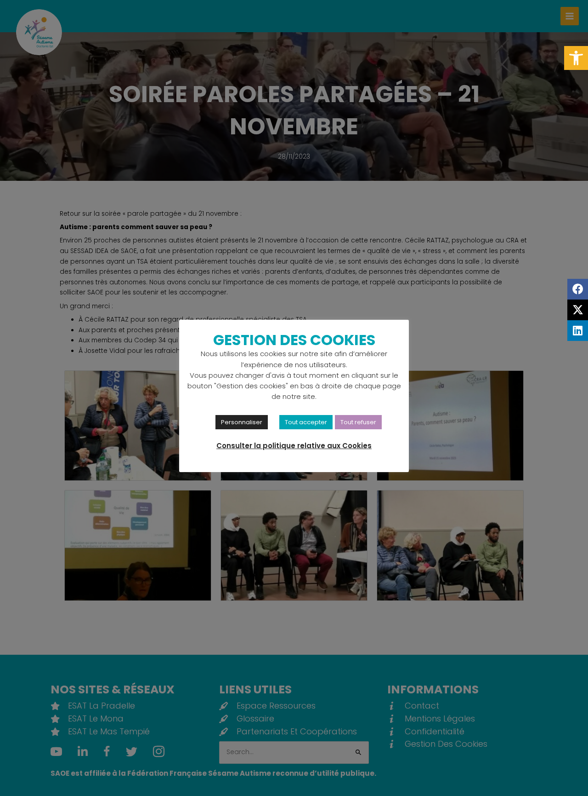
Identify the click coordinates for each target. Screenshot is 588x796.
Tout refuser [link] (358, 422)
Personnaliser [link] (241, 422)
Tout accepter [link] (306, 422)
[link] (576, 58)
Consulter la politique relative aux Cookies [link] (294, 445)
